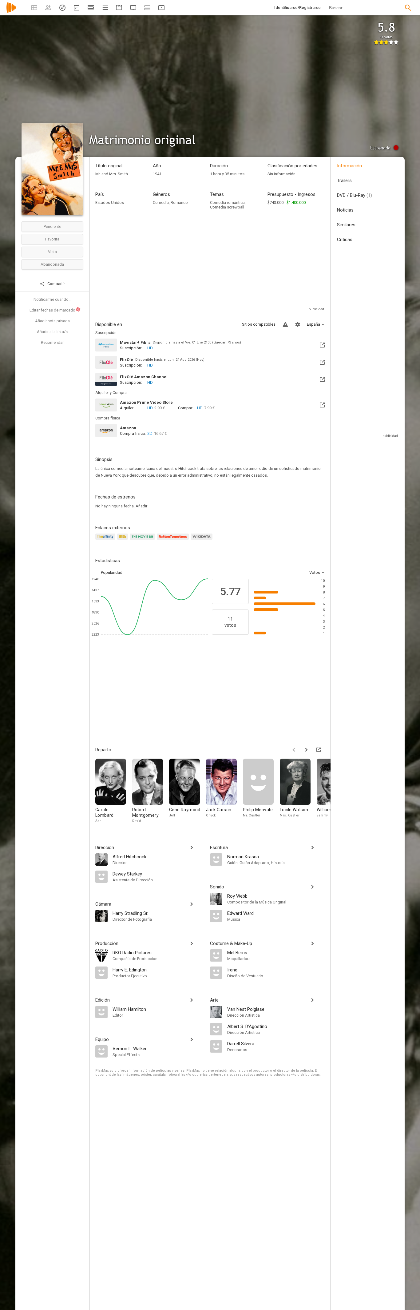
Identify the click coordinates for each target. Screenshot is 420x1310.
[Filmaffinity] (106, 540)
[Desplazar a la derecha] (306, 750)
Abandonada (52, 264)
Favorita (52, 239)
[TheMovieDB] (143, 540)
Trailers (344, 180)
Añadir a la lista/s (52, 331)
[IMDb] (123, 540)
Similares (346, 225)
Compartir (55, 283)
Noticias (345, 210)
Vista (52, 251)
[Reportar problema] (285, 324)
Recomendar (52, 342)
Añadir (141, 506)
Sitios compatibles (258, 324)
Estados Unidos (109, 202)
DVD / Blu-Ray (354, 195)
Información (349, 166)
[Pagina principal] (11, 11)
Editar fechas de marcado (55, 310)
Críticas (344, 239)
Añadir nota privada (52, 321)
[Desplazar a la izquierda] (294, 750)
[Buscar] (408, 7)
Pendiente (52, 226)
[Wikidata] (202, 540)
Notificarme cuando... (52, 299)
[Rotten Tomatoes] (174, 540)
